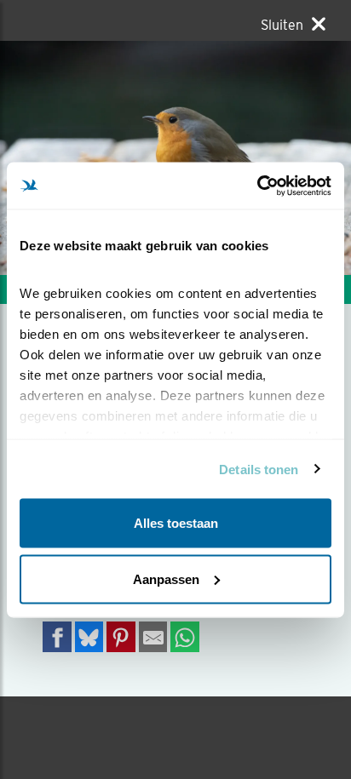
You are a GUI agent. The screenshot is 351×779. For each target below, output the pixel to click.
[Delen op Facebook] (57, 636)
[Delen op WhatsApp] (184, 636)
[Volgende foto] (88, 158)
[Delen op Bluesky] (89, 636)
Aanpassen (166, 578)
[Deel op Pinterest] (120, 636)
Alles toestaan (176, 523)
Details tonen (258, 468)
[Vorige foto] (263, 158)
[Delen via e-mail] (153, 636)
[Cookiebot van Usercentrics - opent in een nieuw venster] (256, 186)
